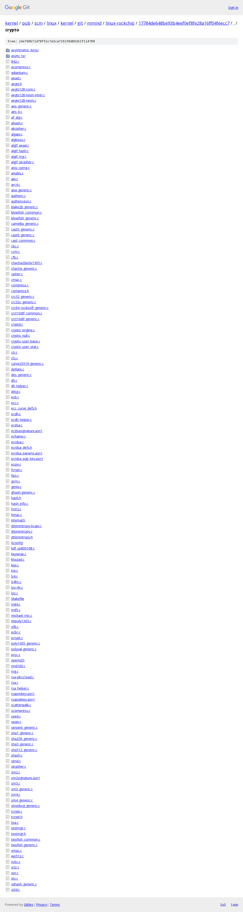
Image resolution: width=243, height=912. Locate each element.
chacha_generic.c (24, 268)
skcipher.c (18, 766)
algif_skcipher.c (22, 162)
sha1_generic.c (22, 733)
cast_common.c (23, 240)
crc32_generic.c (22, 296)
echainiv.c (18, 436)
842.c (15, 61)
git (80, 23)
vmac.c (16, 850)
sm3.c (15, 783)
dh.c (14, 380)
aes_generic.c (21, 106)
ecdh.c (16, 414)
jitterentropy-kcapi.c (26, 526)
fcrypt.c (16, 470)
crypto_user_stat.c (25, 346)
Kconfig (17, 542)
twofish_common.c (25, 839)
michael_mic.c (21, 615)
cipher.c (17, 274)
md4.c (15, 604)
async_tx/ (18, 55)
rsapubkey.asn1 (23, 699)
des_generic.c (21, 374)
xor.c (15, 873)
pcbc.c (16, 632)
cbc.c (15, 246)
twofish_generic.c (24, 845)
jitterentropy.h (22, 537)
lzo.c (14, 593)
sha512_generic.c (24, 750)
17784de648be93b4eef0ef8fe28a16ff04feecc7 (184, 23)
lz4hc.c (16, 581)
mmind (94, 23)
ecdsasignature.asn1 (26, 431)
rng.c (15, 671)
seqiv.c (16, 721)
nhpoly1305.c (21, 621)
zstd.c (15, 889)
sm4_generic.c (22, 800)
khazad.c (17, 559)
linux (51, 23)
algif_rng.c (18, 156)
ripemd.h (17, 660)
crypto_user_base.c (25, 341)
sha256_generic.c (24, 738)
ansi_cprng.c (20, 167)
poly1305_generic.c (25, 643)
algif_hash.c (20, 151)
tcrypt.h (17, 817)
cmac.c (16, 279)
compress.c (20, 285)
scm (38, 23)
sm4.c (15, 794)
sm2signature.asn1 (25, 778)
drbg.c (15, 391)
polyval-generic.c (24, 649)
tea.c (15, 822)
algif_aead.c (20, 145)
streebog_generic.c (25, 805)
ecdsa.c (17, 425)
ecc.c (15, 403)
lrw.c (14, 570)
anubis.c (17, 173)
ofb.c (15, 626)
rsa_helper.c (20, 688)
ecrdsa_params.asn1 (26, 453)
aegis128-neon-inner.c (28, 95)
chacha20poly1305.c (26, 263)
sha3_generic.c (22, 744)
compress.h (20, 291)
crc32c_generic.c (23, 302)
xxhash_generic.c (24, 884)
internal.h (18, 520)
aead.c (16, 78)
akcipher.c (18, 128)
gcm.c (15, 481)
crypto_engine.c (23, 330)
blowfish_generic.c (25, 218)
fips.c (15, 475)
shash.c (17, 755)
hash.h (16, 498)
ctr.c (14, 352)
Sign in (233, 7)
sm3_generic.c (22, 789)
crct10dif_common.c (26, 313)
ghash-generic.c (23, 492)
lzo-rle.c (17, 587)
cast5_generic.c (22, 229)
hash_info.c (19, 503)
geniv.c (16, 486)
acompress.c (21, 67)
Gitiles (28, 904)
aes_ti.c (16, 111)
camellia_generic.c (25, 223)
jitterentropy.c (22, 531)
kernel (11, 23)
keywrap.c (18, 554)
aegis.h (16, 84)
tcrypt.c (16, 811)
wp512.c (17, 856)
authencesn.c (21, 201)
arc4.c (15, 184)
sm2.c (15, 772)
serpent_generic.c (24, 727)
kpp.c (15, 565)
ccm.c (15, 251)
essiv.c (16, 464)
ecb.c (15, 397)
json (234, 904)
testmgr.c (18, 828)
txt (223, 904)
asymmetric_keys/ (25, 50)
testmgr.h (18, 833)
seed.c (16, 716)
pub (26, 23)
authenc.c (18, 195)
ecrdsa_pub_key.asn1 (27, 458)
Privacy (41, 904)
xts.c (14, 878)
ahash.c (17, 123)
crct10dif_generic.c (25, 319)
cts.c (14, 358)
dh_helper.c (19, 386)
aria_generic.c (21, 190)
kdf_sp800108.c (23, 548)
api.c (14, 179)
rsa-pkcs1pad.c (22, 677)
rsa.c (14, 682)
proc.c (15, 654)
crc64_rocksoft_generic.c (30, 307)
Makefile (17, 598)
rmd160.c (18, 666)
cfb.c (14, 257)
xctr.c (15, 867)
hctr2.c (16, 509)
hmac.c (16, 514)
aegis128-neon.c (23, 100)
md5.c (15, 610)
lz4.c (14, 576)
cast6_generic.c (22, 235)
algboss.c (18, 139)
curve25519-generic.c (27, 363)
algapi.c (17, 134)
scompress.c (20, 710)
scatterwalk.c (21, 705)
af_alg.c (17, 117)
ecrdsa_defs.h (21, 447)
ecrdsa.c (17, 442)
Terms (55, 904)
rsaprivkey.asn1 (23, 693)
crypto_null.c (20, 335)
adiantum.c (19, 72)
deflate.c (17, 369)
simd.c (16, 761)
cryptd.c (17, 324)
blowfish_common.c (26, 212)
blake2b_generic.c (24, 207)
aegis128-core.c (23, 89)
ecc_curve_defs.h (24, 408)
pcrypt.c (17, 638)
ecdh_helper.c (21, 419)
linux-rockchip (120, 23)
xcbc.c (15, 861)
